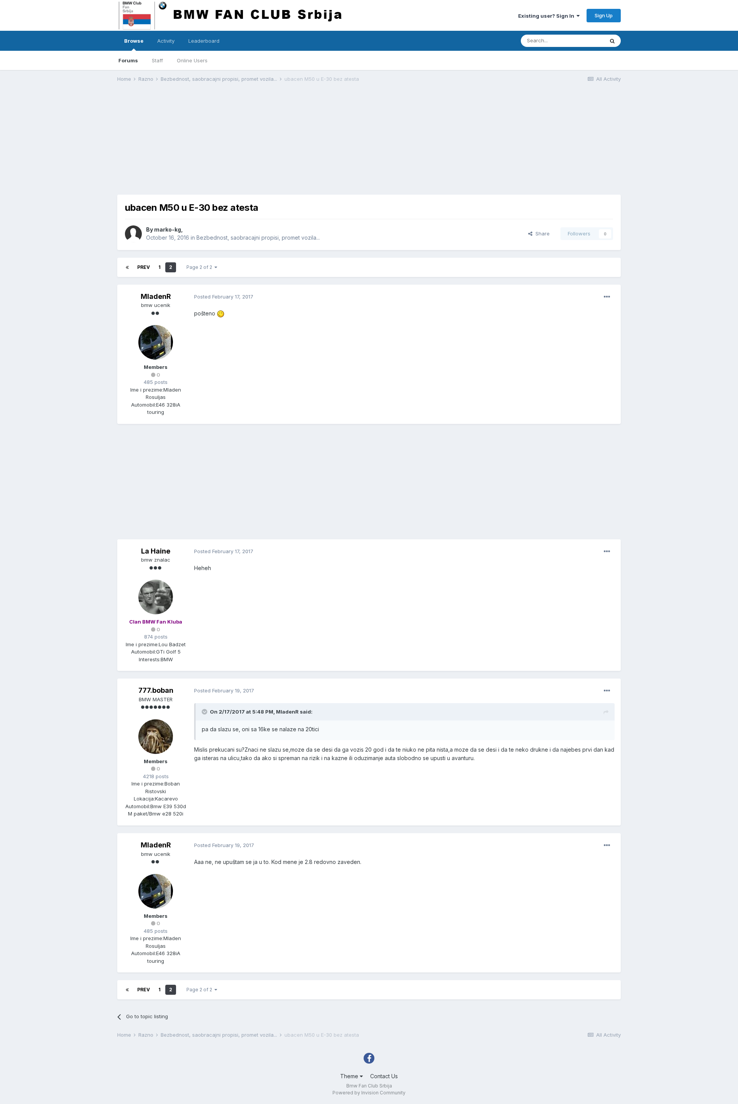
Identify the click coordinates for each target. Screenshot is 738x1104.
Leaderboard (203, 41)
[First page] (127, 267)
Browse (133, 41)
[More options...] (607, 297)
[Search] (612, 41)
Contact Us (384, 1076)
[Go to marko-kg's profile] (133, 233)
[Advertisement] (257, 141)
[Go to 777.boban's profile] (155, 736)
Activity (166, 41)
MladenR (156, 296)
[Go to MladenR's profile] (155, 342)
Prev (143, 267)
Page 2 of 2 (200, 267)
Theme (350, 1076)
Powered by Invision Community (369, 1093)
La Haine (155, 551)
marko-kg (167, 229)
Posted (223, 297)
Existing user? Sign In (547, 16)
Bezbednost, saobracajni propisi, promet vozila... (258, 237)
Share (541, 233)
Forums (128, 60)
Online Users (192, 60)
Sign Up (604, 15)
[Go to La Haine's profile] (155, 597)
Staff (157, 60)
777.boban (155, 690)
